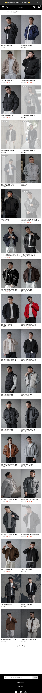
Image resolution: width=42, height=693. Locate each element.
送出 (35, 677)
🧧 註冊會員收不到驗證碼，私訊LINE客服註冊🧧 (17, 2)
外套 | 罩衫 (16, 12)
